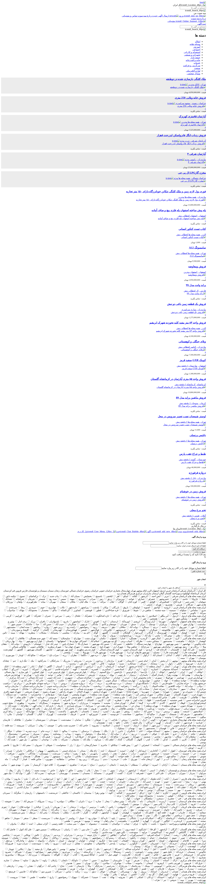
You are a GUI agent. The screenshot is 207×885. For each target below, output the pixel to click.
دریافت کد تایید (199, 549)
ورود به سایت (199, 552)
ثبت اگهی (201, 24)
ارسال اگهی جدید (161, 16)
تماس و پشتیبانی (130, 16)
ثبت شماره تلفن (198, 571)
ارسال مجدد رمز (185, 552)
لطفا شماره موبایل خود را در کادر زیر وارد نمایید (184, 568)
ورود (181, 16)
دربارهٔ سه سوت (145, 16)
